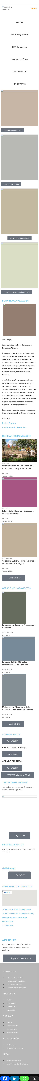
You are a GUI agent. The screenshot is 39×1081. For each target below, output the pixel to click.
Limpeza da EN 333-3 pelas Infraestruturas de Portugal (15, 663)
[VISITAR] (19, 18)
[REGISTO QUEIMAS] (19, 30)
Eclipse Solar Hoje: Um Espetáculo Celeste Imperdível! (18, 512)
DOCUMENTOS (19, 71)
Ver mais (5, 473)
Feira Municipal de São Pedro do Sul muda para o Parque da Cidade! (19, 467)
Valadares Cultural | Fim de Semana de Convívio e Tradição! (19, 562)
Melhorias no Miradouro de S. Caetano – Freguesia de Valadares (17, 708)
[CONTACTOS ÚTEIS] (19, 55)
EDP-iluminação (19, 47)
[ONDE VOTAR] (19, 80)
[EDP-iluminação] (19, 43)
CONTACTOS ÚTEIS (19, 59)
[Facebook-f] (5, 931)
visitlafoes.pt (8, 868)
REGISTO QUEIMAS (19, 34)
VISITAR (19, 22)
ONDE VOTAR (19, 84)
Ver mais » (6, 635)
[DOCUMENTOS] (19, 67)
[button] (3, 13)
